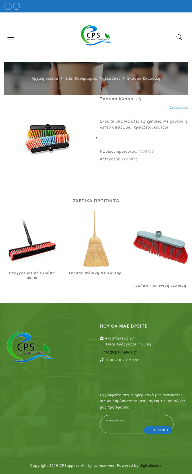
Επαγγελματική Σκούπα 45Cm (32, 275)
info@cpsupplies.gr (119, 352)
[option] (48, 139)
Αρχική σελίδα (45, 78)
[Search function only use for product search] (179, 37)
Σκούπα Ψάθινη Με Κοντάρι (96, 273)
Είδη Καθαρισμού (81, 78)
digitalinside (151, 465)
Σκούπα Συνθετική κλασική (160, 286)
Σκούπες (112, 78)
